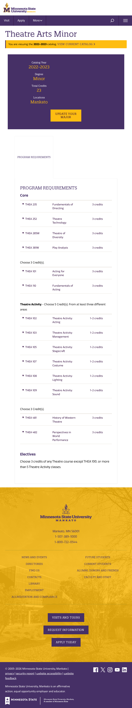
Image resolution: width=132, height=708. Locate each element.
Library (34, 583)
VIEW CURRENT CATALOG (75, 44)
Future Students (97, 557)
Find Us (34, 570)
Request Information (66, 630)
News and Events (34, 557)
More (36, 20)
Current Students (97, 564)
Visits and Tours (66, 617)
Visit (6, 20)
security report (25, 673)
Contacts (34, 577)
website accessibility (49, 673)
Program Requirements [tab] (34, 157)
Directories (34, 564)
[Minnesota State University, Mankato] (66, 512)
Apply (21, 20)
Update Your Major (66, 115)
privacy (9, 673)
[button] (66, 207)
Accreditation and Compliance (34, 596)
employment (34, 590)
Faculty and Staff (97, 577)
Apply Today (66, 642)
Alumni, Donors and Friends (98, 570)
